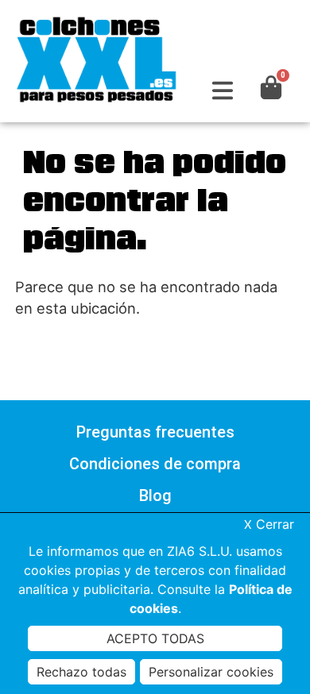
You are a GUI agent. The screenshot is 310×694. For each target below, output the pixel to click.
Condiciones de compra (155, 463)
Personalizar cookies (211, 672)
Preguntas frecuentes (155, 431)
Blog (155, 495)
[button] (222, 91)
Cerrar (269, 524)
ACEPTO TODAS (155, 638)
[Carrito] (271, 87)
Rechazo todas (81, 672)
